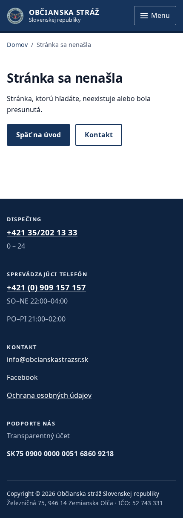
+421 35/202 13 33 (42, 232)
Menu (160, 15)
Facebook (22, 377)
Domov (17, 45)
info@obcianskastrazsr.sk (48, 359)
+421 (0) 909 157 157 (46, 287)
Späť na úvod (38, 134)
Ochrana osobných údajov (49, 395)
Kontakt (99, 134)
